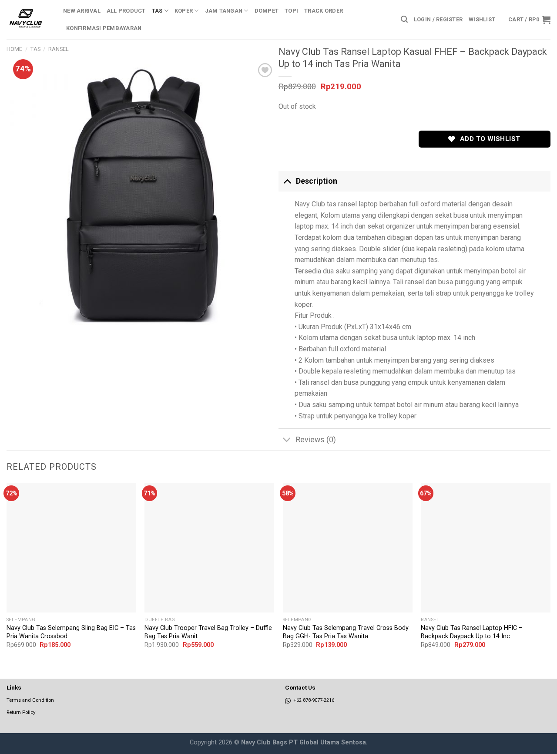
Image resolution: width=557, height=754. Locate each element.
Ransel (58, 49)
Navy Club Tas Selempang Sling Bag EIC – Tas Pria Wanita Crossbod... (71, 632)
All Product (126, 10)
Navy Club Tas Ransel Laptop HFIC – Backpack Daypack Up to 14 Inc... (472, 632)
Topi (291, 10)
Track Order (323, 10)
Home (14, 49)
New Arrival (82, 10)
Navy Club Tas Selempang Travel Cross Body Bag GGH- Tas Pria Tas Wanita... (346, 632)
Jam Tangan (224, 10)
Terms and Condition (30, 700)
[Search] (404, 19)
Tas (157, 10)
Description (316, 181)
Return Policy (21, 712)
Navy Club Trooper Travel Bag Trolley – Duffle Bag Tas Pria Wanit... (208, 632)
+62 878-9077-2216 (312, 700)
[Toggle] (286, 181)
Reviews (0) (316, 439)
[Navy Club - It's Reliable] (28, 19)
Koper (183, 10)
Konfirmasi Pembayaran (103, 28)
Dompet (267, 10)
